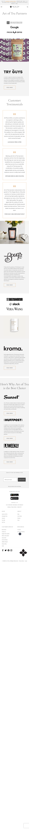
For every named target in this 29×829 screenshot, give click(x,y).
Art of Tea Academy (21, 531)
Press (18, 520)
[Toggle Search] (27, 7)
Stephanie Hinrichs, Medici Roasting (14, 176)
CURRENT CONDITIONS (10, 1)
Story (18, 514)
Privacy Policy (4, 543)
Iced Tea (3, 522)
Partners (18, 518)
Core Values (19, 516)
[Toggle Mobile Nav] (1, 6)
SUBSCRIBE (22, 479)
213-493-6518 (9, 504)
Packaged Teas (4, 516)
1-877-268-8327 (20, 504)
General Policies (5, 539)
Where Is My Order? (5, 535)
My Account (4, 529)
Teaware (3, 518)
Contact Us (4, 531)
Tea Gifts (3, 520)
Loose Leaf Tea (4, 514)
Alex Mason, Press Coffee (14, 142)
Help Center (4, 537)
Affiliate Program (5, 541)
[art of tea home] (14, 7)
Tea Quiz (19, 529)
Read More (10, 87)
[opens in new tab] (14, 495)
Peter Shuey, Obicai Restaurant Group (15, 214)
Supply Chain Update (5, 533)
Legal (3, 545)
